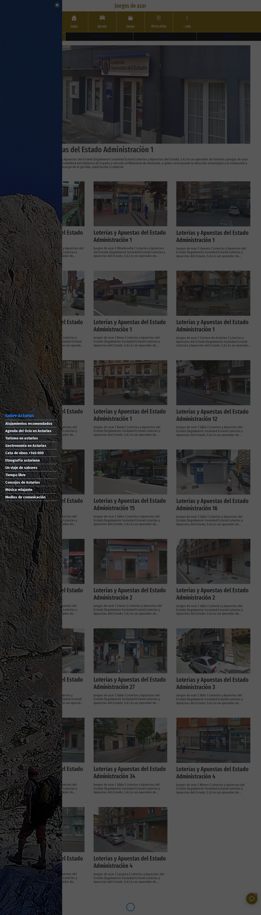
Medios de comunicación (25, 497)
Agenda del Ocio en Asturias (28, 431)
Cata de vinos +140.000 (24, 453)
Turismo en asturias (21, 438)
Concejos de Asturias (22, 482)
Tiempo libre (15, 475)
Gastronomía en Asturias (25, 445)
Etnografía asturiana (22, 460)
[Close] (57, 5)
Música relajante (18, 490)
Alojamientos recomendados (28, 423)
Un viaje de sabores (21, 467)
